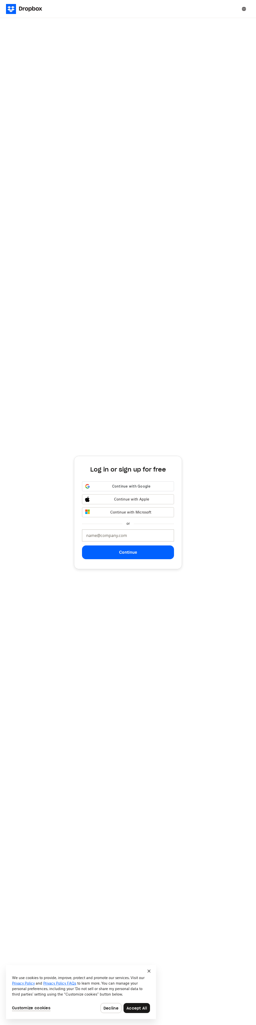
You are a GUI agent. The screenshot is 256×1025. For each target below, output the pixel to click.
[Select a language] (244, 9)
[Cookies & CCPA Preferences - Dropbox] (81, 992)
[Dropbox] (25, 9)
